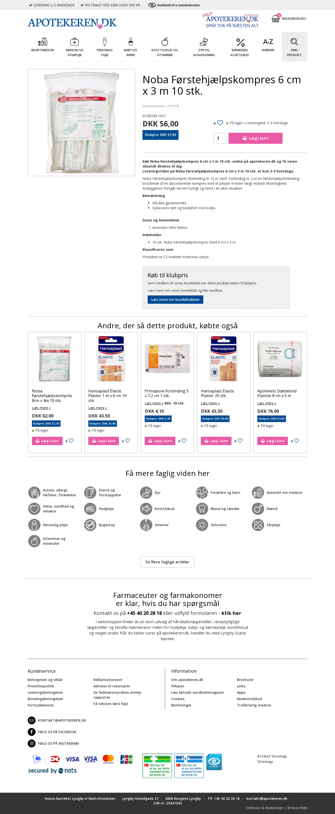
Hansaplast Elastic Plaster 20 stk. (161, 393)
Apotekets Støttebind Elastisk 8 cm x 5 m (220, 393)
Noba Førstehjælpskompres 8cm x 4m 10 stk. (277, 395)
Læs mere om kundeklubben (175, 299)
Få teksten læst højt (110, 703)
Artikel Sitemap (272, 756)
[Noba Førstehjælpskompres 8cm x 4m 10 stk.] (280, 360)
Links (241, 686)
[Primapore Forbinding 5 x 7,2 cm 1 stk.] (111, 360)
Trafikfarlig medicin (254, 705)
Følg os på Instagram (58, 743)
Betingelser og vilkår (45, 679)
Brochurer (245, 679)
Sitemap (265, 761)
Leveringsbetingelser (45, 692)
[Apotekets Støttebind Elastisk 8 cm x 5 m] (223, 360)
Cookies (177, 698)
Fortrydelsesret (41, 705)
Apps (241, 692)
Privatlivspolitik (41, 686)
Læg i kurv (259, 138)
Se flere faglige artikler (167, 562)
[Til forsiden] (81, 24)
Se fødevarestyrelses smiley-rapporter (117, 695)
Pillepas (177, 686)
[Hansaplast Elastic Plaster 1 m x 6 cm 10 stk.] (54, 360)
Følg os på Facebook (57, 731)
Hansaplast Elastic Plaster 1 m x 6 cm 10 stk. (51, 395)
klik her (231, 613)
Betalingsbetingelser (45, 698)
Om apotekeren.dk (187, 679)
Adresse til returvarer (111, 686)
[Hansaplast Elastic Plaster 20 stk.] (167, 360)
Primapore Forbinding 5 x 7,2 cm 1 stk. (110, 393)
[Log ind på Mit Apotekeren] (230, 19)
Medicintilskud (249, 698)
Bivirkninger (181, 705)
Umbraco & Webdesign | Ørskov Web (276, 808)
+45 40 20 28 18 (144, 613)
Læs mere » (41, 407)
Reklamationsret (107, 679)
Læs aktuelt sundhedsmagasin (197, 692)
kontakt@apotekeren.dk (62, 720)
